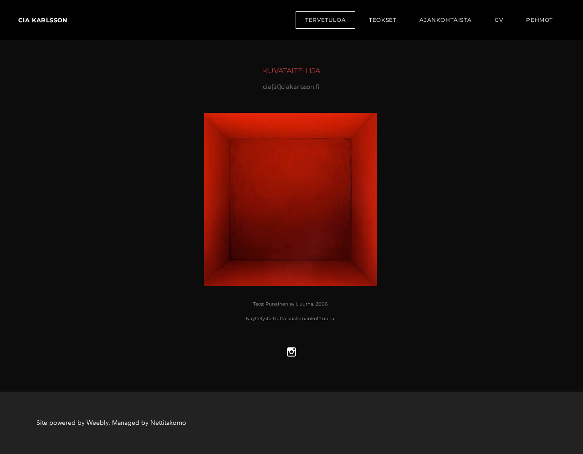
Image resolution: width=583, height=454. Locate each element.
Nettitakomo (168, 423)
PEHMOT (539, 19)
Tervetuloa (325, 19)
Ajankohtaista (445, 19)
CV (499, 19)
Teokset (382, 19)
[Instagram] (291, 352)
